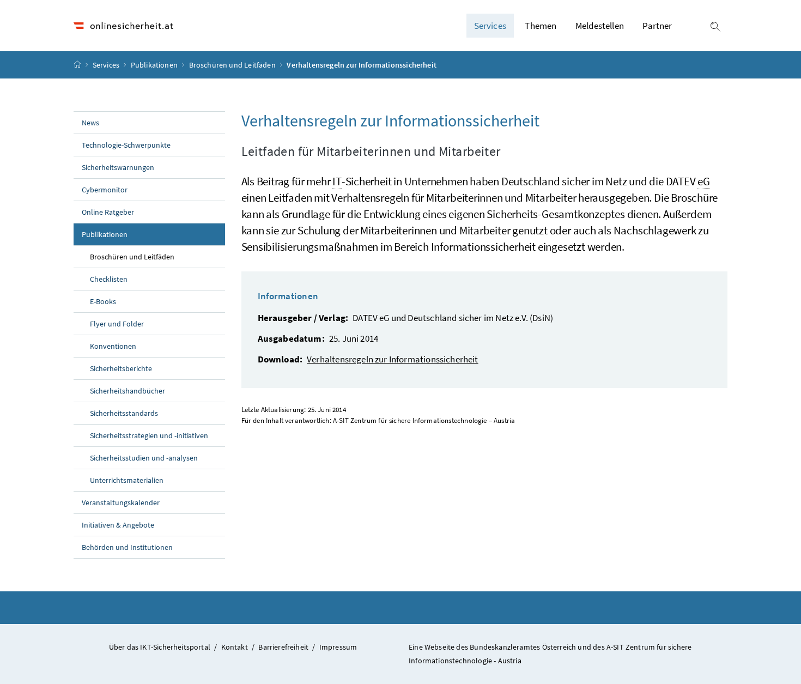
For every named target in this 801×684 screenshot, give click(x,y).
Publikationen (155, 65)
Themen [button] (540, 26)
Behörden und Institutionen (127, 547)
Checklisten (109, 279)
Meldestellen (599, 26)
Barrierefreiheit (283, 647)
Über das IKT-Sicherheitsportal (159, 647)
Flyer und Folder (117, 324)
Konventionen (113, 346)
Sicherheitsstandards (124, 413)
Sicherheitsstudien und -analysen (144, 458)
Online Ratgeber (108, 212)
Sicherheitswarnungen (118, 167)
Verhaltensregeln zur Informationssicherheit (392, 359)
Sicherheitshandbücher (127, 391)
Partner (657, 26)
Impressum (338, 647)
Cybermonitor (105, 190)
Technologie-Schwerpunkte (126, 145)
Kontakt (234, 647)
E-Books (103, 301)
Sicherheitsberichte (121, 368)
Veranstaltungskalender (121, 502)
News (90, 123)
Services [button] (490, 26)
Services (107, 65)
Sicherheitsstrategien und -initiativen (149, 435)
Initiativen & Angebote (118, 525)
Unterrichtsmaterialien (126, 480)
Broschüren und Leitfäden (233, 65)
